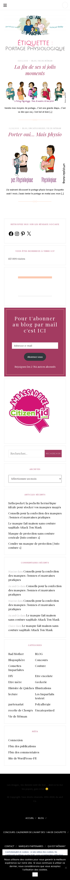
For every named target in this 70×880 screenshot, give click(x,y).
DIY (10, 676)
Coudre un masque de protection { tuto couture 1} (33, 545)
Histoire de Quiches (21, 688)
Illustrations (43, 688)
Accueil (29, 818)
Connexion (15, 740)
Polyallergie (43, 704)
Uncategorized (37, 128)
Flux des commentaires (23, 752)
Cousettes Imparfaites (16, 668)
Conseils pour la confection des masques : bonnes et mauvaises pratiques (35, 515)
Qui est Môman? (56, 846)
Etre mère (15, 682)
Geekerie (41, 682)
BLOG (34, 61)
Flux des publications (22, 746)
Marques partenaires (31, 846)
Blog (41, 818)
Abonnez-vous (35, 356)
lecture (13, 694)
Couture (40, 666)
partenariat (15, 704)
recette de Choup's (20, 710)
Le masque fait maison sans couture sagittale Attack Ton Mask (32, 525)
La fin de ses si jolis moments (35, 69)
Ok (35, 874)
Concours (41, 660)
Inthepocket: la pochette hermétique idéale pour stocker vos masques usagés (34, 505)
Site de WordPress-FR (22, 758)
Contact (9, 846)
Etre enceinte (44, 676)
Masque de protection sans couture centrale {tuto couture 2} (31, 535)
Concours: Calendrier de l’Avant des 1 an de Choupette (34, 832)
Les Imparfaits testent (44, 696)
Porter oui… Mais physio (35, 134)
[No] (65, 867)
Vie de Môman (45, 61)
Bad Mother (16, 654)
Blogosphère (16, 660)
